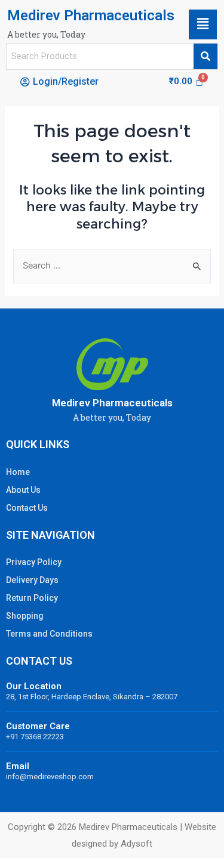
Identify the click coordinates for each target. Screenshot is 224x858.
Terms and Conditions (49, 633)
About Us (23, 490)
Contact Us (27, 508)
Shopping (25, 616)
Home (18, 472)
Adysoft (136, 843)
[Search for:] (112, 265)
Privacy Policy (34, 562)
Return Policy (32, 598)
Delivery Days (32, 580)
